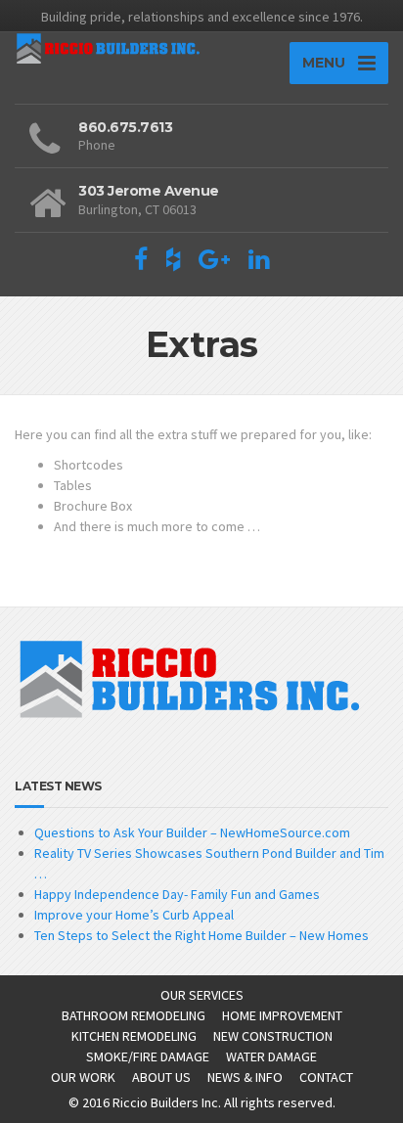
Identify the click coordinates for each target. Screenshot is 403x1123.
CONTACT (326, 1077)
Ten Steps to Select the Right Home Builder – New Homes (201, 935)
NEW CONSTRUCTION (273, 1036)
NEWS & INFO (245, 1077)
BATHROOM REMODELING (133, 1015)
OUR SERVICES (202, 995)
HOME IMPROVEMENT (282, 1015)
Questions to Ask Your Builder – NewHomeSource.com (192, 832)
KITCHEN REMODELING (134, 1036)
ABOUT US (161, 1077)
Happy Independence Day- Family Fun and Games (177, 894)
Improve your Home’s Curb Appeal (134, 914)
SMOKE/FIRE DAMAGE (147, 1056)
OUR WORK (83, 1077)
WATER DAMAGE (271, 1056)
